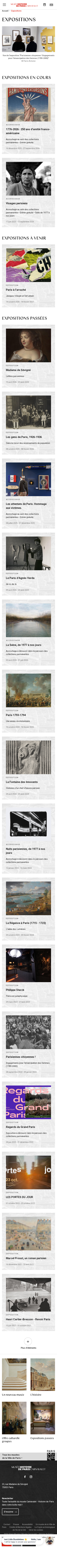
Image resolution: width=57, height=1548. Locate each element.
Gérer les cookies (36, 1530)
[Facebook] (25, 1476)
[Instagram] (31, 1476)
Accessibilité (27, 1524)
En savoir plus (29, 1544)
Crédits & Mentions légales (20, 1527)
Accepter (6, 1544)
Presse (16, 1524)
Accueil (5, 11)
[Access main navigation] (4, 4)
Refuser (17, 1544)
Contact (7, 1524)
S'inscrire (9, 1512)
